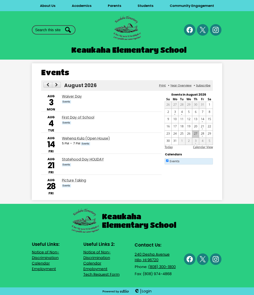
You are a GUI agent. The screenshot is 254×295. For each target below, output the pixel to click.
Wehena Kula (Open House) (86, 138)
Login (143, 291)
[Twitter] (202, 30)
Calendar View (203, 147)
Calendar (41, 263)
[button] (47, 5)
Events (174, 161)
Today (169, 147)
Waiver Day (72, 96)
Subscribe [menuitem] (203, 85)
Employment (44, 268)
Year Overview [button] (181, 85)
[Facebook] (189, 30)
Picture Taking (74, 180)
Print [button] (162, 85)
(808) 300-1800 (162, 266)
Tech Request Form (101, 274)
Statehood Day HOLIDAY (83, 159)
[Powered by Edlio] (116, 291)
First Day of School (78, 117)
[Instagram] (215, 30)
